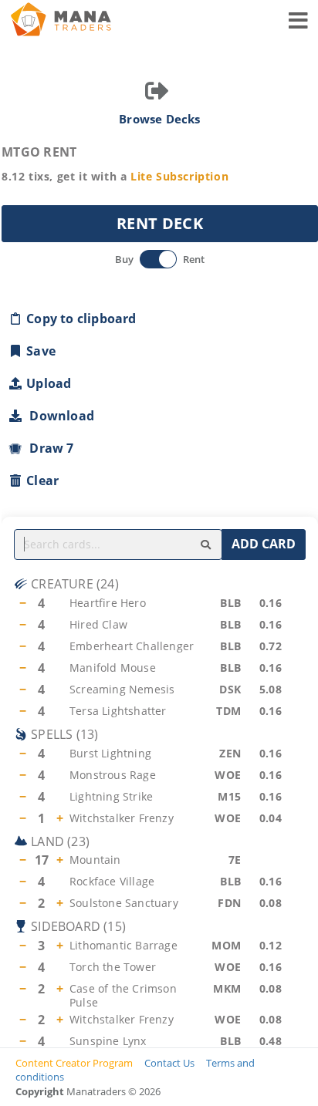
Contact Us (169, 1063)
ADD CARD (264, 543)
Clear (42, 480)
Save (41, 350)
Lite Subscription (179, 176)
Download (58, 415)
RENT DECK (160, 223)
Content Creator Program (74, 1063)
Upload (48, 383)
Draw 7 (48, 448)
